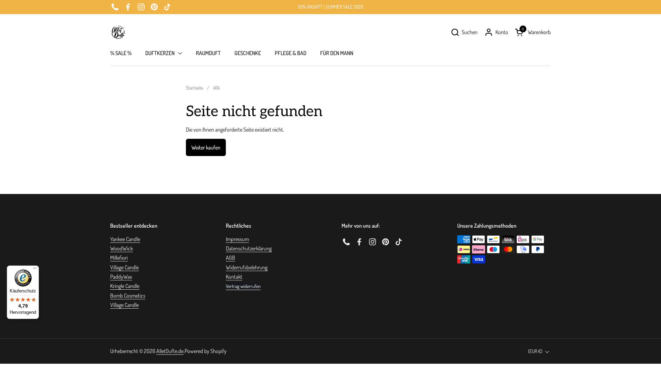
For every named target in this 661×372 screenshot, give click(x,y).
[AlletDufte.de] (118, 32)
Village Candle (124, 267)
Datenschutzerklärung (249, 248)
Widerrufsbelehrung (246, 267)
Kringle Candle (124, 285)
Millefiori (119, 257)
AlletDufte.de (169, 351)
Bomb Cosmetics (127, 295)
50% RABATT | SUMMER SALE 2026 (330, 6)
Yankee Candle (125, 239)
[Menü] (35, 270)
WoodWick (121, 248)
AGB (230, 257)
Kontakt (234, 276)
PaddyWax (121, 276)
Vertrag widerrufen (243, 286)
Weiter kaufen (205, 147)
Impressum (237, 239)
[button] (464, 32)
